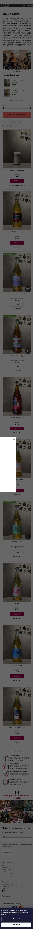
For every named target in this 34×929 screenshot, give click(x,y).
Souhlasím (16, 924)
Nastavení (16, 919)
